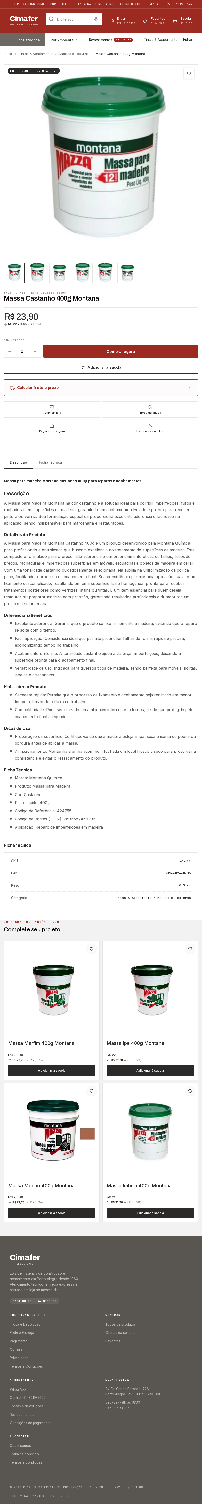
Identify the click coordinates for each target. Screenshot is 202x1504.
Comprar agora (121, 351)
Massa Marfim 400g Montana (41, 1043)
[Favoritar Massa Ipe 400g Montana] (190, 948)
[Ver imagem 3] (59, 273)
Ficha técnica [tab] (50, 462)
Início (8, 54)
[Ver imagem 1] (14, 273)
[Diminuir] (9, 351)
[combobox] (74, 19)
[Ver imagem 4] (82, 273)
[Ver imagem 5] (105, 273)
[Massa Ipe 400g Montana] (150, 988)
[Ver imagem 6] (127, 273)
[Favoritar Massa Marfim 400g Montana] (91, 948)
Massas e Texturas (74, 54)
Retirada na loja (22, 1414)
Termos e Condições (26, 1366)
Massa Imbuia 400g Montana (139, 1186)
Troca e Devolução (25, 1324)
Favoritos (112, 1341)
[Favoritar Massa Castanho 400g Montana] (189, 73)
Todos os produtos (120, 1324)
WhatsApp (18, 1389)
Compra (16, 1349)
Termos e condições (26, 1462)
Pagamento (19, 1341)
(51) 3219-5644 (179, 4)
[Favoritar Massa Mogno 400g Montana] (91, 1091)
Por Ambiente (62, 40)
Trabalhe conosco (24, 1454)
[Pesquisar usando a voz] (96, 19)
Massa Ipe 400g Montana (135, 1043)
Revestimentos (110, 40)
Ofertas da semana (120, 1333)
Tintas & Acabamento (161, 40)
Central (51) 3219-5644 (28, 1398)
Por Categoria (28, 40)
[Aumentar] (35, 351)
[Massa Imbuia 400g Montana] (150, 1131)
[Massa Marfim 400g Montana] (51, 988)
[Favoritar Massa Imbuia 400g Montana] (190, 1091)
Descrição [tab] (18, 462)
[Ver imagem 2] (37, 273)
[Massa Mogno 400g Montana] (51, 1131)
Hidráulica (191, 40)
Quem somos (20, 1446)
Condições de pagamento (30, 1423)
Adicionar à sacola (104, 367)
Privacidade (19, 1358)
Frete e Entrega (22, 1333)
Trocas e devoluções (27, 1406)
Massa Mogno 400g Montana (41, 1186)
